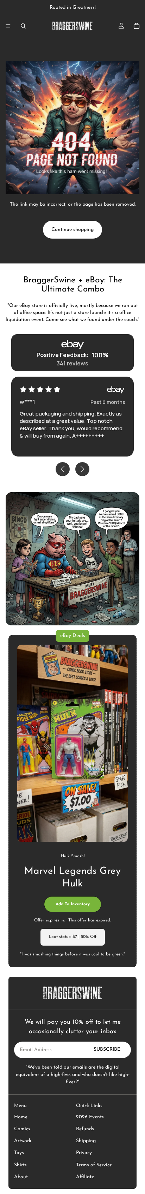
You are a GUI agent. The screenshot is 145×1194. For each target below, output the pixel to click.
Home (20, 1117)
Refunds (85, 1129)
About (21, 1177)
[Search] (23, 26)
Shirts (20, 1165)
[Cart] (136, 26)
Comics (22, 1129)
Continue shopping (72, 229)
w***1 (27, 402)
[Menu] (8, 26)
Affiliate (85, 1177)
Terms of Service (94, 1165)
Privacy (84, 1152)
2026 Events (90, 1117)
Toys (19, 1152)
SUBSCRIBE (107, 1049)
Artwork (22, 1141)
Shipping (86, 1141)
